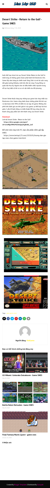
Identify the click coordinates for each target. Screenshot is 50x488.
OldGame (7, 28)
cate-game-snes (11, 313)
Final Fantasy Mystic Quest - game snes (19, 434)
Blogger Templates (20, 485)
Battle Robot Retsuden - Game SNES (18, 405)
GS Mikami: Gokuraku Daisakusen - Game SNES (22, 375)
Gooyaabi (40, 485)
